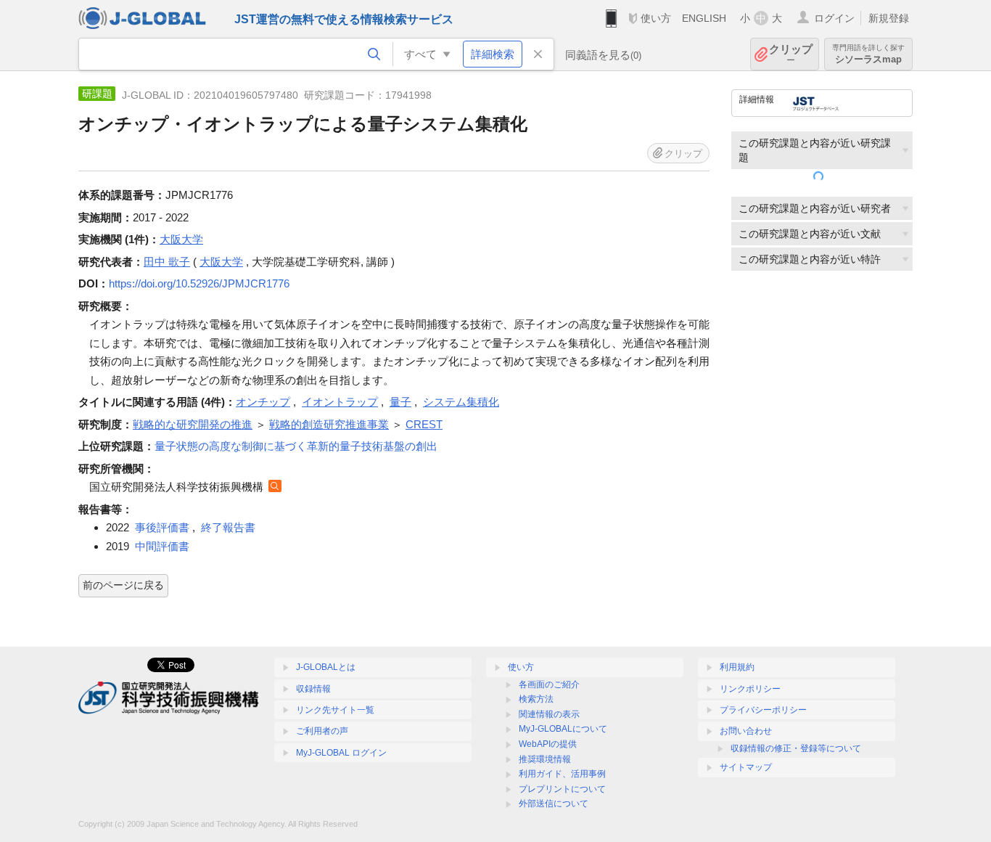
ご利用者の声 (322, 731)
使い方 (656, 18)
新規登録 (888, 18)
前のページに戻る (123, 585)
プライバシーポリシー (763, 710)
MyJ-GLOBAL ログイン (341, 753)
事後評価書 (162, 527)
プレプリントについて (562, 789)
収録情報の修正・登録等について (796, 748)
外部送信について (553, 803)
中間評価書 (162, 546)
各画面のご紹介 (549, 684)
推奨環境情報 (545, 759)
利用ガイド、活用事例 (562, 774)
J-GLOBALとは (325, 667)
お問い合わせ (746, 731)
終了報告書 (228, 527)
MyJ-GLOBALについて (563, 729)
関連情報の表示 (549, 714)
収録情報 (313, 689)
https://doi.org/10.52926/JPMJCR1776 (199, 283)
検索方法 (536, 699)
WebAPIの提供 (548, 744)
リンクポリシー (750, 689)
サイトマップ (746, 767)
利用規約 (737, 667)
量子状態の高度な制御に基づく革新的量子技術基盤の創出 (296, 446)
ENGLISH (704, 18)
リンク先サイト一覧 (335, 710)
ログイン (834, 18)
